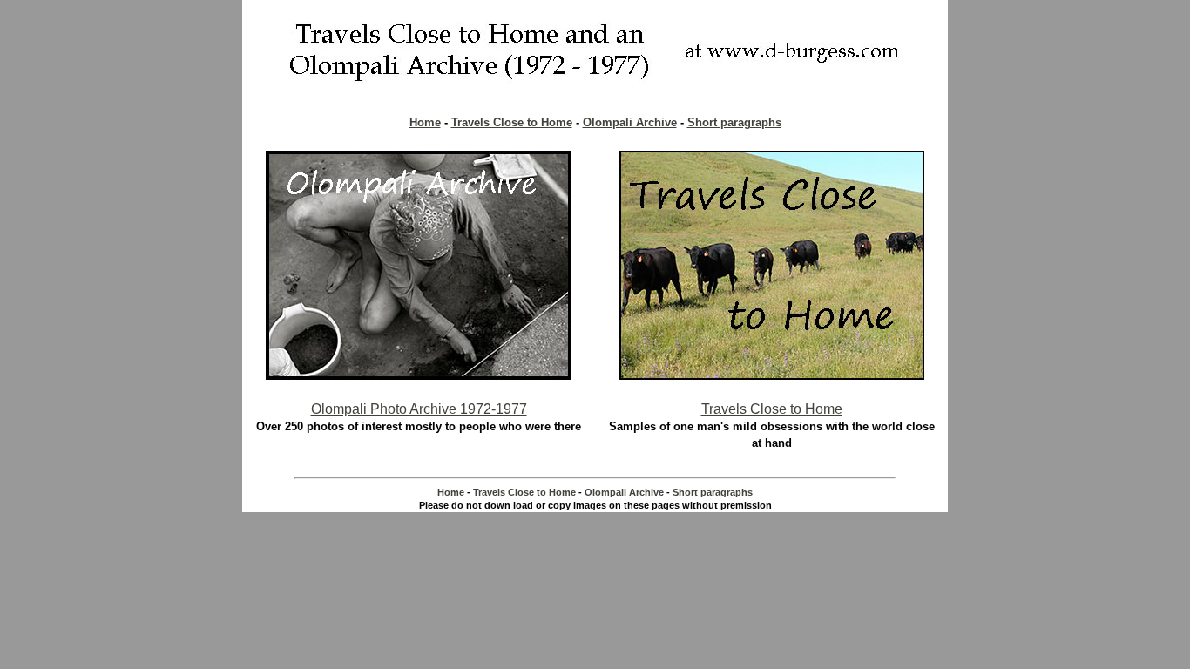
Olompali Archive (630, 122)
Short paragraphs (734, 122)
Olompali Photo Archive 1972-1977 (419, 409)
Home (425, 122)
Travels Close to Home (511, 122)
